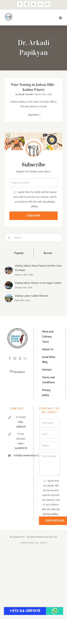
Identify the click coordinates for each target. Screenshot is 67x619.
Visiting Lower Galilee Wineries (31, 296)
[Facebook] (9, 358)
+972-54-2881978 (25, 610)
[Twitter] (20, 358)
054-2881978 (20, 424)
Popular (19, 253)
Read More (33, 115)
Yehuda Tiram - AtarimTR (37, 542)
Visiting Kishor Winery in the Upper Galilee (38, 283)
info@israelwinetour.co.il (21, 455)
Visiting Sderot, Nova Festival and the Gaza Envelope (38, 268)
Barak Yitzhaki (26, 94)
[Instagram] (14, 358)
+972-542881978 (21, 446)
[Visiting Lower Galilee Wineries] (9, 296)
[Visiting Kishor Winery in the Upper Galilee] (9, 283)
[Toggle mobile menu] (60, 18)
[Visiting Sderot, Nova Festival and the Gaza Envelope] (9, 268)
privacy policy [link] (50, 514)
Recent (48, 253)
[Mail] (25, 358)
